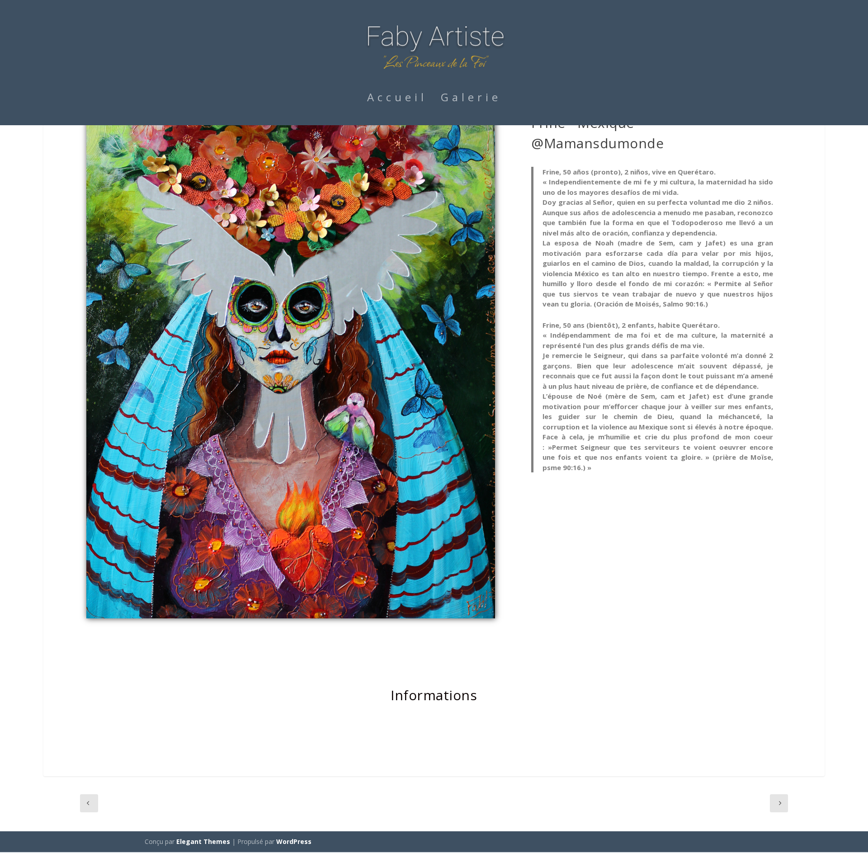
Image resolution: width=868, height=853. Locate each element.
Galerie (471, 99)
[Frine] (290, 616)
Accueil (397, 99)
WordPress (293, 841)
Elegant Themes (203, 841)
